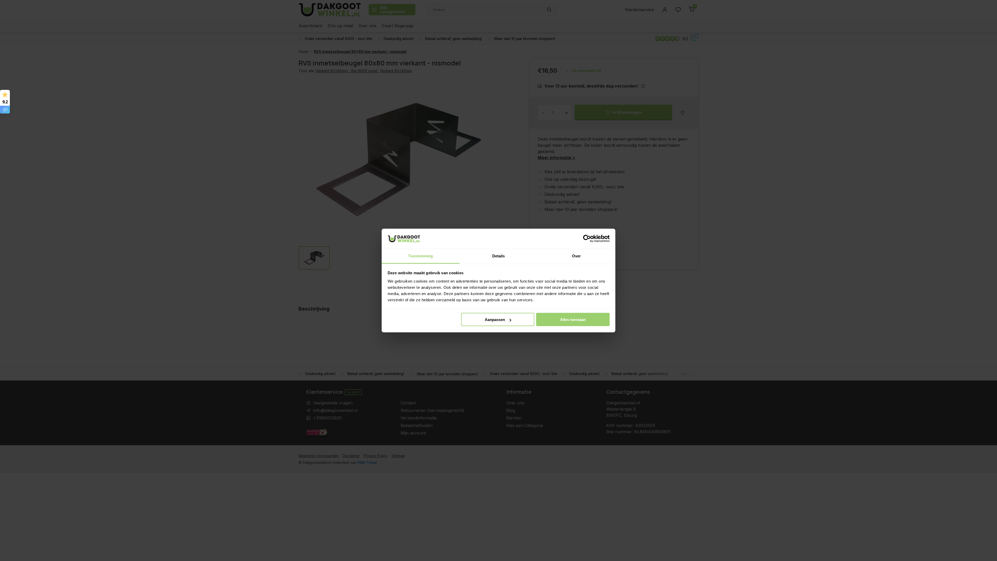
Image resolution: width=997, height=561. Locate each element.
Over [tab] (576, 255)
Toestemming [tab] (420, 255)
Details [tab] (498, 255)
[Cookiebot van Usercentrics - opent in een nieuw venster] (587, 239)
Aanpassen (495, 319)
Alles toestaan (573, 319)
